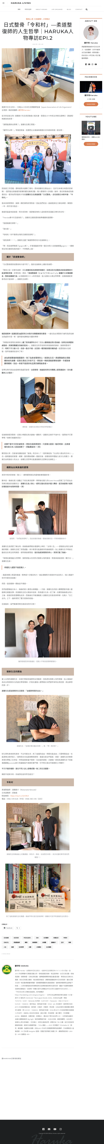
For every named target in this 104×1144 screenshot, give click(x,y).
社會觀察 (38, 19)
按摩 (12, 947)
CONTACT (78, 9)
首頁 (19, 9)
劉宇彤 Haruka (22, 966)
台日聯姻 (48, 947)
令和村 (65, 938)
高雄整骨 (34, 942)
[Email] (89, 64)
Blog (69, 9)
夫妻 (30, 947)
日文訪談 (6, 938)
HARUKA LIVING (21, 3)
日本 (37, 938)
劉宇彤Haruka (24, 110)
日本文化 (6, 942)
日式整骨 (46, 938)
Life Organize (57, 9)
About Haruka (41, 9)
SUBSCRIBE (91, 104)
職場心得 (29, 19)
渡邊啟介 (53, 942)
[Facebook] (86, 64)
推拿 (70, 942)
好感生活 (56, 938)
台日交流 (16, 938)
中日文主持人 (27, 938)
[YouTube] (96, 64)
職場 (26, 942)
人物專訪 (46, 19)
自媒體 (44, 942)
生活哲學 (21, 947)
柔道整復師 (17, 942)
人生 (5, 947)
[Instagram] (92, 64)
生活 (62, 942)
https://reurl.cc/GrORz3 (19, 796)
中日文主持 (28, 9)
